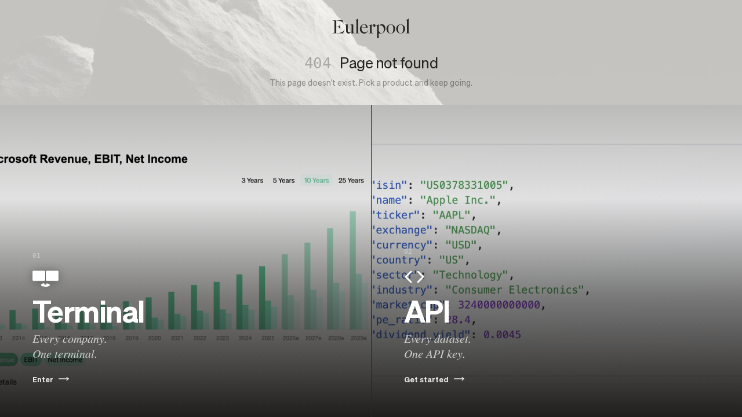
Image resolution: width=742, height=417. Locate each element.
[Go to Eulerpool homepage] (371, 28)
